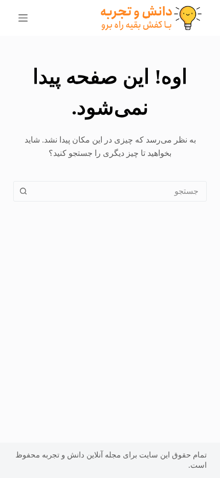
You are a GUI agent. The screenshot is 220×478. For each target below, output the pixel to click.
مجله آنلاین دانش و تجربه (81, 455)
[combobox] (119, 191)
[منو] (23, 18)
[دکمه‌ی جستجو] (23, 191)
